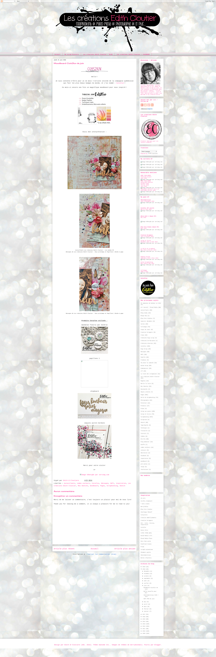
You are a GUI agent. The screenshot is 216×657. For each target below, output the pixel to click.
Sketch (122, 486)
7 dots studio (145, 503)
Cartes (143, 324)
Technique (144, 428)
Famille (143, 357)
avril (146, 604)
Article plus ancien (124, 549)
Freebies (143, 360)
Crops (142, 335)
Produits (143, 405)
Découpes (105, 483)
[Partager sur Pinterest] (91, 480)
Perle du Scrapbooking (148, 397)
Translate (154, 153)
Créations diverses (147, 343)
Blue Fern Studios (146, 318)
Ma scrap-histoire (72, 54)
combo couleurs (83, 483)
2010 (144, 631)
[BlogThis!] (86, 480)
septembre (147, 578)
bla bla (143, 439)
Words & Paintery (146, 558)
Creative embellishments (148, 517)
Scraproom (144, 419)
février (146, 609)
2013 (144, 624)
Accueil (57, 54)
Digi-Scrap (144, 349)
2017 (144, 614)
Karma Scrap (144, 365)
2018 (144, 569)
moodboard (94, 486)
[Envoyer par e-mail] (85, 480)
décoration (144, 453)
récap (142, 466)
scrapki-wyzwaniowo (147, 549)
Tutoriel (143, 433)
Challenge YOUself (146, 512)
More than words (146, 541)
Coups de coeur (145, 329)
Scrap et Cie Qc (146, 414)
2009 (144, 633)
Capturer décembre (146, 321)
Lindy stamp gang (146, 533)
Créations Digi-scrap (147, 338)
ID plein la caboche (147, 362)
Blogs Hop (144, 315)
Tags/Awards (144, 425)
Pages (102, 486)
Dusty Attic (144, 530)
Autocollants (69, 483)
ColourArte (144, 515)
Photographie (145, 400)
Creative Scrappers (147, 332)
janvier (146, 611)
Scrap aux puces (146, 411)
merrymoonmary (136, 645)
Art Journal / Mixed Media (149, 307)
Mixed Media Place (146, 538)
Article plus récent (64, 549)
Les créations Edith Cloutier (150, 376)
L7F (142, 371)
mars (145, 606)
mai (145, 601)
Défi (112, 483)
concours (143, 450)
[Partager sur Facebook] (90, 480)
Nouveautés (144, 389)
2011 (144, 628)
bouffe (143, 444)
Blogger (157, 645)
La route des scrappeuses (149, 374)
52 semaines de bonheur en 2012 (151, 303)
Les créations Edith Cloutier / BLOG (98, 54)
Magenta (143, 381)
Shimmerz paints (146, 552)
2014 (144, 621)
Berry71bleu (144, 506)
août (145, 580)
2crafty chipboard (146, 501)
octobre (146, 576)
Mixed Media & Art (146, 535)
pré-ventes (144, 464)
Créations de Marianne (148, 340)
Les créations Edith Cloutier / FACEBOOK (133, 54)
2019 (144, 566)
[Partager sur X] (88, 480)
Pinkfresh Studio (146, 544)
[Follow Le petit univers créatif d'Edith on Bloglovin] (147, 109)
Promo (142, 408)
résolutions (144, 469)
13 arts (143, 498)
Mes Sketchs (83, 486)
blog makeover (145, 441)
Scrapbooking (112, 486)
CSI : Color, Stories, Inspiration (148, 523)
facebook (143, 455)
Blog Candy (144, 313)
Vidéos (143, 436)
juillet (146, 583)
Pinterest (144, 403)
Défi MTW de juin (149, 598)
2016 (144, 616)
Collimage (144, 326)
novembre (147, 573)
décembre (147, 571)
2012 (144, 626)
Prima (142, 546)
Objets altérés (145, 392)
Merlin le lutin (146, 383)
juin (145, 585)
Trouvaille (144, 430)
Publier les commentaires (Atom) (102, 554)
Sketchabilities (146, 555)
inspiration (121, 483)
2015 (144, 619)
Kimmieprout (144, 368)
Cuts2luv (120, 83)
